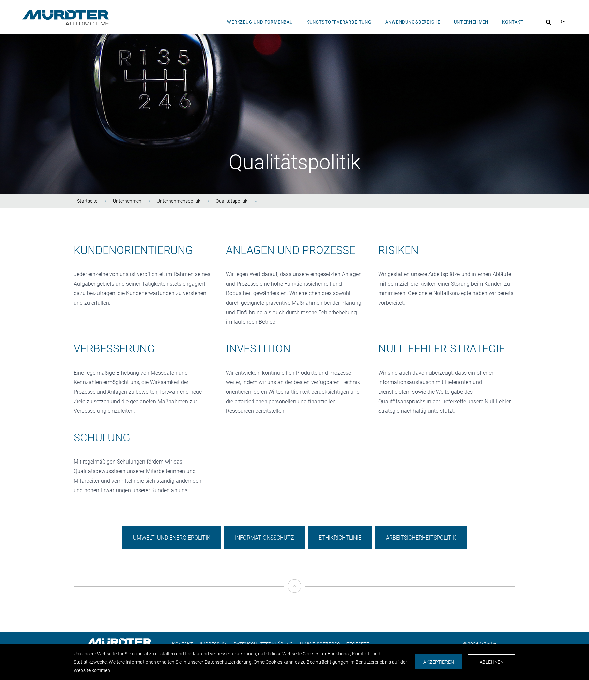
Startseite (87, 201)
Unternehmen (471, 22)
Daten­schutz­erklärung (228, 662)
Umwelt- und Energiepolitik (171, 537)
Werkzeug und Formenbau (260, 22)
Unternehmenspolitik (178, 201)
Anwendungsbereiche (412, 22)
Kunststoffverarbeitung (339, 22)
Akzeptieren (438, 662)
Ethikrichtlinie (340, 537)
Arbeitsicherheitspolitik (421, 537)
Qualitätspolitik (231, 201)
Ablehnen (492, 662)
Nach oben (294, 598)
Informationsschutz (264, 537)
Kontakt (513, 22)
